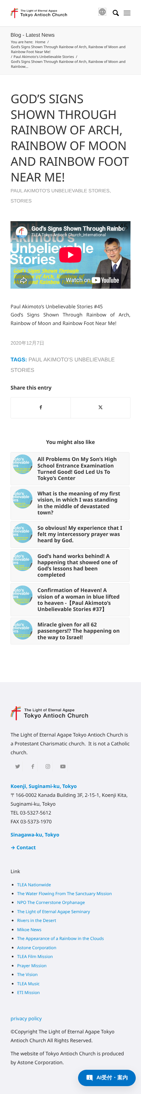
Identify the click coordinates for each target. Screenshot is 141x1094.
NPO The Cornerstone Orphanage (51, 902)
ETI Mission (28, 992)
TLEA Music (28, 984)
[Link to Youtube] (63, 766)
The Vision (27, 974)
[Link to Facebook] (32, 766)
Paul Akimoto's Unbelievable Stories (60, 191)
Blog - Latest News (32, 35)
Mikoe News (29, 929)
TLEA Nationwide (34, 885)
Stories (20, 201)
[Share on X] (100, 407)
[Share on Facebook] (40, 407)
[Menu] (127, 13)
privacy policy (26, 1018)
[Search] (112, 13)
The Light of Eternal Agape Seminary (53, 911)
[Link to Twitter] (17, 766)
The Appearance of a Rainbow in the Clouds (60, 938)
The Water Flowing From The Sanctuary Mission (64, 893)
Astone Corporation (36, 947)
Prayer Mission (32, 966)
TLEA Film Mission (35, 956)
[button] (107, 1078)
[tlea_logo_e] (58, 13)
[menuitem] (127, 13)
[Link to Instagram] (47, 766)
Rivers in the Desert (36, 920)
